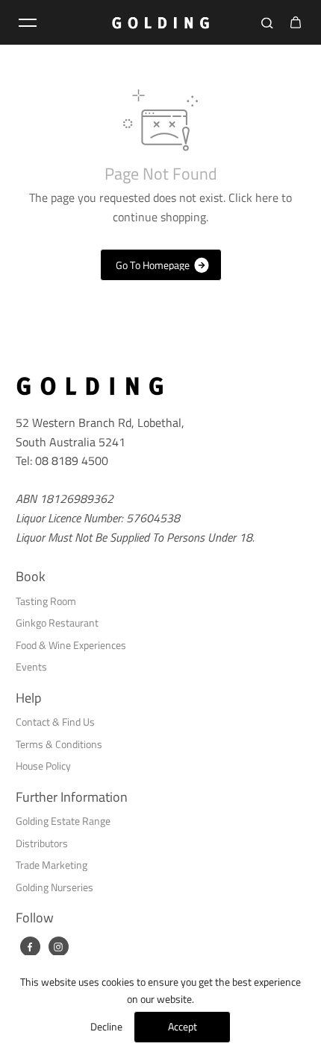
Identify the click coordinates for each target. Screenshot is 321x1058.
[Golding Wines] (160, 22)
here (266, 197)
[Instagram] (58, 947)
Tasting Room (46, 601)
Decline (106, 1026)
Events (31, 666)
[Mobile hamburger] (27, 22)
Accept (182, 1026)
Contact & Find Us (55, 721)
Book (31, 576)
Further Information (72, 797)
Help (28, 698)
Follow (35, 917)
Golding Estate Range (63, 821)
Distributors (42, 843)
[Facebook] (30, 947)
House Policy (43, 765)
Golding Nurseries (54, 887)
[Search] (267, 22)
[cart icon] (295, 22)
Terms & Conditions (59, 744)
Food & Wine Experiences (71, 645)
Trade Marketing (51, 864)
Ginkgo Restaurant (57, 622)
